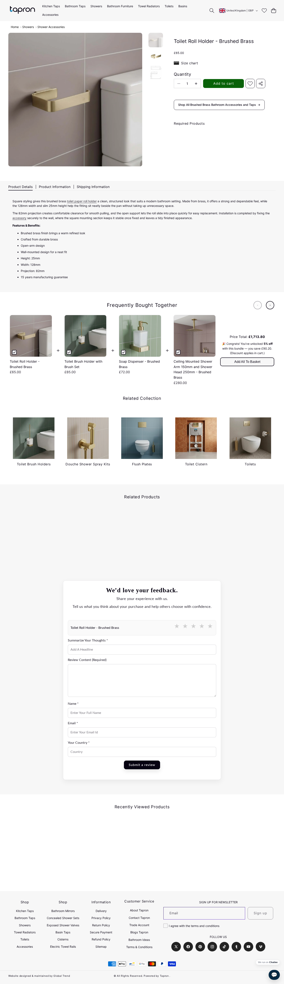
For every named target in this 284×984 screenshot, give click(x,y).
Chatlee (273, 962)
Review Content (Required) (87, 660)
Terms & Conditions (139, 947)
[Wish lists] (264, 10)
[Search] (212, 10)
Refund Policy (101, 939)
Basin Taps (63, 932)
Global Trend (61, 975)
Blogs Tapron (139, 932)
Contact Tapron (139, 917)
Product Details (20, 187)
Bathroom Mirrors (63, 911)
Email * (73, 723)
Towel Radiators (25, 932)
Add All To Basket (247, 361)
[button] (273, 10)
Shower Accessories (51, 27)
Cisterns (62, 939)
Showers (28, 27)
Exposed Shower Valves (63, 925)
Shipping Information (93, 187)
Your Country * (79, 742)
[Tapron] (22, 10)
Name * (73, 703)
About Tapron (139, 910)
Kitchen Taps (25, 911)
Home (15, 27)
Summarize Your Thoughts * (88, 640)
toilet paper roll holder (82, 201)
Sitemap (101, 946)
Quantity (182, 74)
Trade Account (139, 925)
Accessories (25, 946)
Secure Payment (101, 932)
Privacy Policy (101, 918)
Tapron (164, 975)
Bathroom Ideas (139, 939)
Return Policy (101, 925)
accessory (19, 218)
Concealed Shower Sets (63, 918)
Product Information (54, 187)
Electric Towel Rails (63, 946)
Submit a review (142, 765)
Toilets (24, 939)
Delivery (101, 911)
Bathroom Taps (25, 918)
